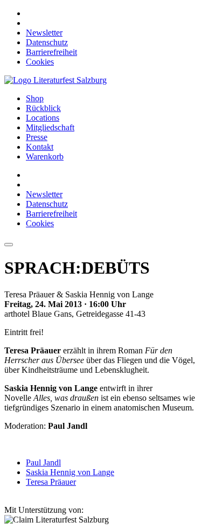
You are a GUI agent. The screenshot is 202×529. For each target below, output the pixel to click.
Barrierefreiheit (51, 52)
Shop (35, 98)
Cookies (40, 61)
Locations (42, 117)
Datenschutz (47, 42)
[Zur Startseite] (55, 80)
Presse (36, 137)
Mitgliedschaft (50, 127)
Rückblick (43, 108)
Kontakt (39, 146)
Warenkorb (45, 156)
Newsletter (44, 32)
